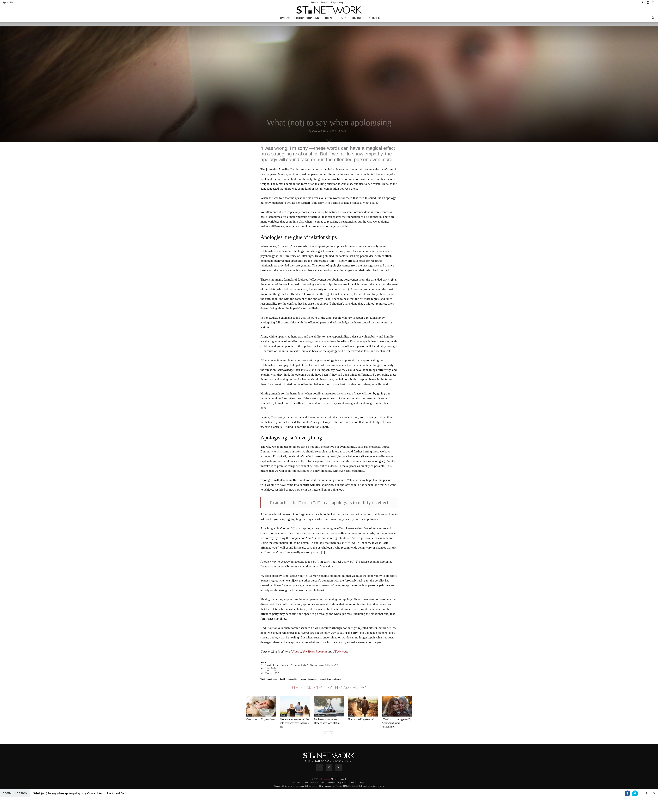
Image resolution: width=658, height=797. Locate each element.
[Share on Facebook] (627, 793)
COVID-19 (284, 18)
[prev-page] (326, 733)
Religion (358, 18)
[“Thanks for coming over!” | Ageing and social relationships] (397, 706)
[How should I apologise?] (363, 706)
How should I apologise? (361, 719)
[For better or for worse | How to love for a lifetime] (329, 706)
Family (283, 715)
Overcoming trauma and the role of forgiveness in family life (294, 723)
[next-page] (331, 733)
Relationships (320, 715)
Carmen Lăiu (319, 131)
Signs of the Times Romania (309, 651)
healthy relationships (288, 679)
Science (374, 18)
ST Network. (325, 779)
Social (328, 18)
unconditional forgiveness (330, 679)
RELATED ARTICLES (306, 687)
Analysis (314, 2)
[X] (652, 2)
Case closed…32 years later (260, 719)
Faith (249, 715)
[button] (653, 18)
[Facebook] (642, 2)
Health (343, 18)
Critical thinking (306, 18)
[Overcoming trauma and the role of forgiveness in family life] (295, 706)
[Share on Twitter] (635, 793)
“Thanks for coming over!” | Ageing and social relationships (396, 723)
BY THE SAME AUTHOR (348, 687)
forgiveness (272, 679)
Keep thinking (337, 2)
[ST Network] (329, 10)
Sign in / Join (8, 2)
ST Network (340, 651)
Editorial (324, 2)
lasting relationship (308, 679)
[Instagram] (647, 2)
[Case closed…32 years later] (261, 706)
